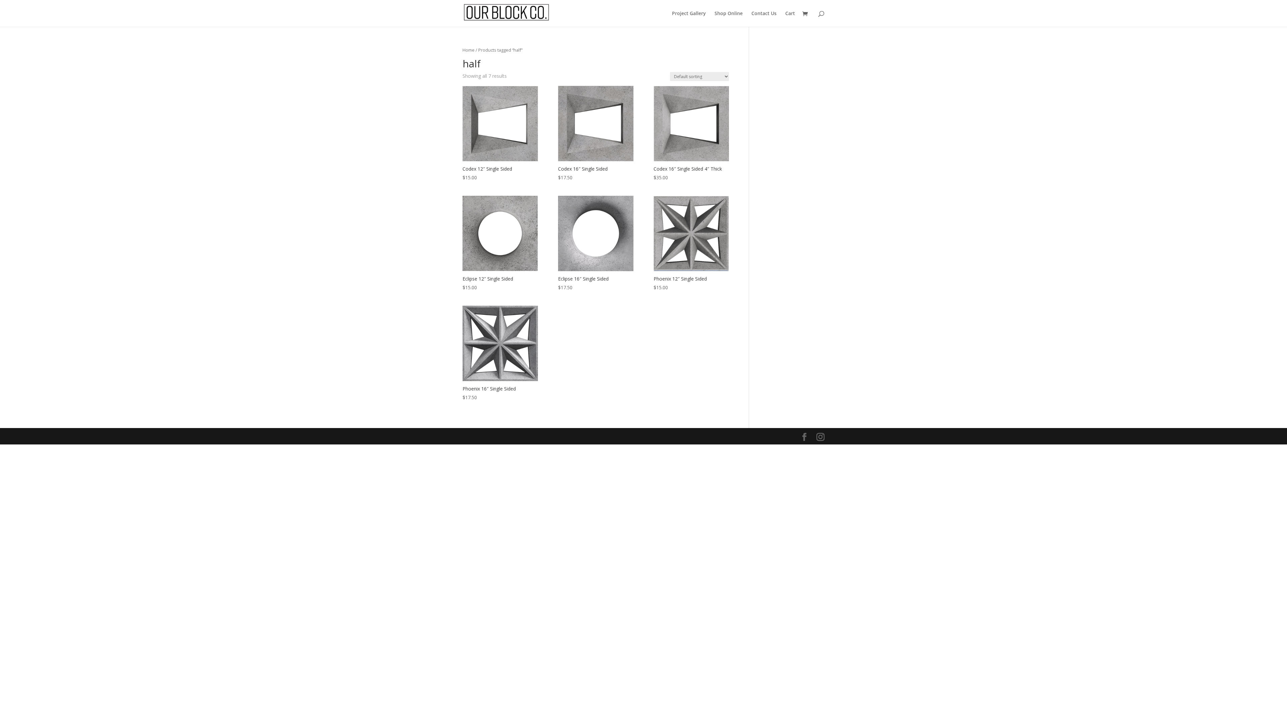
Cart (790, 13)
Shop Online (729, 13)
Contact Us (764, 13)
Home (469, 50)
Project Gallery (689, 13)
